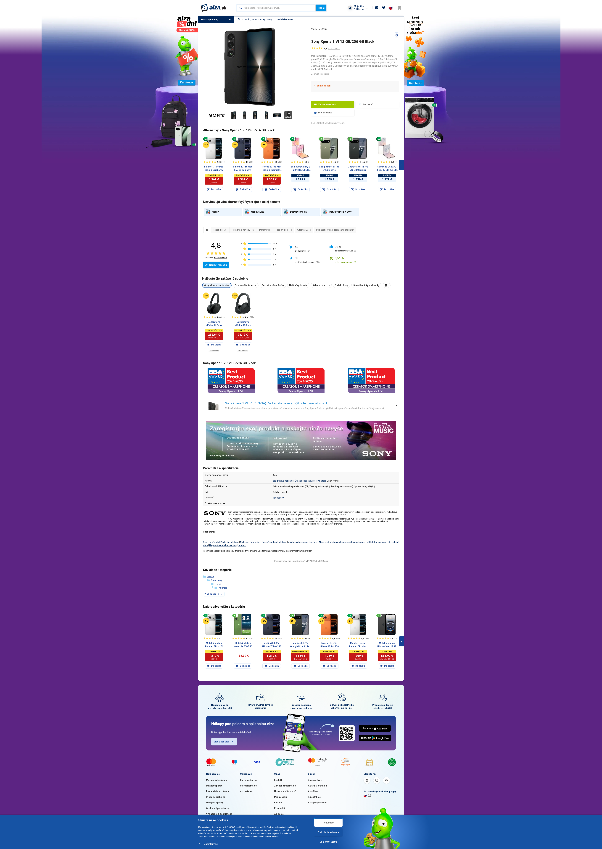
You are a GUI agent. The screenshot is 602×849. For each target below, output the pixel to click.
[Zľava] (206, 145)
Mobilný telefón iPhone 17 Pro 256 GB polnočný (271, 645)
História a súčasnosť (285, 791)
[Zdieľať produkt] (396, 34)
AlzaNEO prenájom (317, 785)
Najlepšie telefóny (230, 542)
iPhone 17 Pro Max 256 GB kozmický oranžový (271, 168)
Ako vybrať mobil (211, 542)
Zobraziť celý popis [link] (320, 74)
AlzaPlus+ (313, 791)
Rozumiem (328, 822)
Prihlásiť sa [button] (359, 9)
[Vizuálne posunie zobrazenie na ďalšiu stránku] (401, 165)
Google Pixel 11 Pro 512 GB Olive (329, 168)
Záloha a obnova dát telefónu (302, 542)
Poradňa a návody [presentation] (243, 230)
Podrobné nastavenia (328, 832)
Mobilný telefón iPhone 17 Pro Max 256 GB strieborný (358, 645)
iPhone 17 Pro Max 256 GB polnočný (242, 168)
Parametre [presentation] (264, 230)
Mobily (210, 576)
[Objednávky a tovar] (377, 8)
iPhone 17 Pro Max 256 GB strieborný (213, 168)
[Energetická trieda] (206, 139)
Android (242, 545)
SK (369, 795)
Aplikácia (279, 814)
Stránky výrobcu (337, 123)
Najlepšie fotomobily (250, 542)
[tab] (206, 230)
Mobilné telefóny (285, 19)
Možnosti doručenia (216, 780)
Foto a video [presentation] (284, 230)
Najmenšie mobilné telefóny (223, 545)
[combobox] (276, 8)
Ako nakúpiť (246, 791)
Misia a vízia (280, 797)
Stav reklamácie (248, 785)
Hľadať (321, 8)
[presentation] (206, 230)
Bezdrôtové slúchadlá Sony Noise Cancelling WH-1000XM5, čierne (213, 324)
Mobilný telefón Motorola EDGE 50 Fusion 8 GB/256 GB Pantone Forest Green (243, 645)
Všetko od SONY (319, 29)
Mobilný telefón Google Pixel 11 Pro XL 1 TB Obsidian (300, 645)
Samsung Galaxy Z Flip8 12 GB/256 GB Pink (300, 168)
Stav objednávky (248, 780)
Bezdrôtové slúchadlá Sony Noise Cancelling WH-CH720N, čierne (243, 324)
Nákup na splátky (214, 802)
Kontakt (278, 780)
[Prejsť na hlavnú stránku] (214, 8)
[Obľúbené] (383, 8)
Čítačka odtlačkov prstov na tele (310, 481)
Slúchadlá (214, 351)
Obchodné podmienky (217, 808)
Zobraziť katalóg (209, 19)
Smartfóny (216, 580)
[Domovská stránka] (239, 19)
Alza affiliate (314, 797)
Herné (218, 584)
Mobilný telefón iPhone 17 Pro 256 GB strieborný (214, 645)
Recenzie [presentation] (220, 230)
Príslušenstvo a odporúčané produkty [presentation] (335, 230)
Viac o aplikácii (221, 741)
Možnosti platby (214, 785)
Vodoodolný (278, 497)
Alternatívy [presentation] (304, 230)
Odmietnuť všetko (328, 842)
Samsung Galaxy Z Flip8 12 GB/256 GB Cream (387, 168)
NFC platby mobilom (376, 542)
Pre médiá (279, 808)
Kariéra (278, 802)
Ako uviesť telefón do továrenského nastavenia (342, 542)
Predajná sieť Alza (215, 797)
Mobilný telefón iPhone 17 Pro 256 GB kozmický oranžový (329, 645)
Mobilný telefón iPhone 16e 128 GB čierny (386, 645)
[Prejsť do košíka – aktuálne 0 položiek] (399, 8)
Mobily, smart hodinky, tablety (258, 19)
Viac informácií (211, 844)
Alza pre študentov (317, 802)
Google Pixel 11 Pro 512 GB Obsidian (358, 168)
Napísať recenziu (218, 265)
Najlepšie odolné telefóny (274, 542)
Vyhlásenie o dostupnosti (219, 814)
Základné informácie (285, 785)
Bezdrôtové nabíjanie (283, 481)
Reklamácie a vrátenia (217, 791)
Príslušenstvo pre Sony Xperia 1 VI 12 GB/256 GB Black (301, 561)
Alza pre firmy (315, 780)
